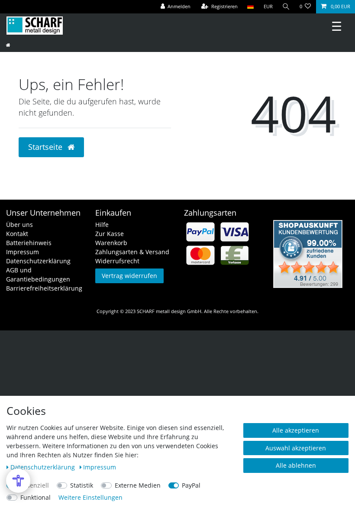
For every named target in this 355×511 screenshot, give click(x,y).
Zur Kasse (109, 234)
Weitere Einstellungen (90, 497)
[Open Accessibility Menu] (18, 481)
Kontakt (17, 234)
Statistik (81, 485)
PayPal (191, 485)
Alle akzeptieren (295, 430)
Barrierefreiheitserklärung (44, 288)
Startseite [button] (46, 147)
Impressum (22, 252)
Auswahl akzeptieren (295, 448)
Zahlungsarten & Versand (132, 252)
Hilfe (102, 224)
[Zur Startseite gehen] (8, 45)
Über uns (19, 224)
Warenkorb (111, 243)
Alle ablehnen (296, 465)
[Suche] (286, 6)
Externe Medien (138, 485)
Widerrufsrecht (117, 261)
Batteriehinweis (29, 243)
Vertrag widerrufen (129, 276)
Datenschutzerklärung (38, 261)
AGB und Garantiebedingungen (38, 274)
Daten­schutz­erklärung (43, 467)
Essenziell (34, 485)
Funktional (35, 497)
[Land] (250, 6)
